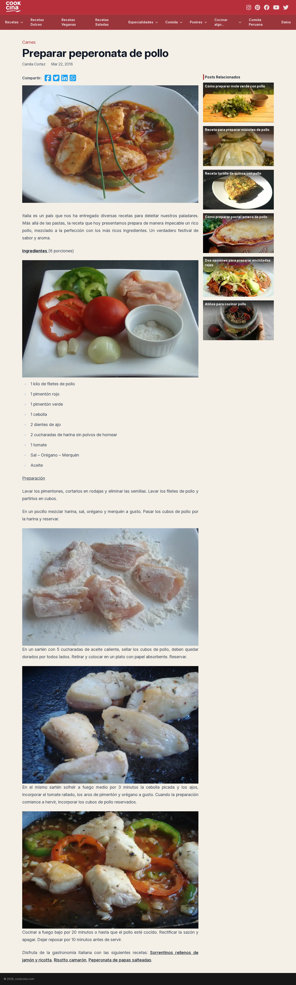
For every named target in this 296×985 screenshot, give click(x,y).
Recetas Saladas (102, 22)
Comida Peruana (256, 22)
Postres (196, 22)
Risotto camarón (70, 959)
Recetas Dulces (37, 22)
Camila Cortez (34, 64)
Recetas (11, 22)
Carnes (29, 42)
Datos (286, 22)
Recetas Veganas (69, 22)
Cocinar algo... (221, 22)
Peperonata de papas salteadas (120, 959)
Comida (171, 22)
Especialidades (140, 22)
